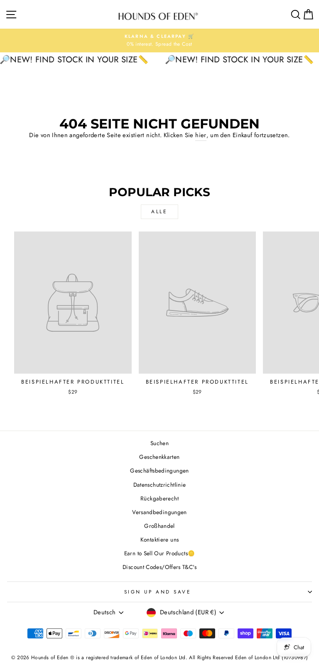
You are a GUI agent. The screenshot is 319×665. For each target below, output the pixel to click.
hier (200, 135)
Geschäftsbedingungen (159, 470)
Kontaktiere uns (159, 539)
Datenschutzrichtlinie (159, 484)
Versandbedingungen (159, 512)
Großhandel (159, 526)
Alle (159, 211)
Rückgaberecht (159, 498)
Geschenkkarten (159, 457)
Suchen (159, 443)
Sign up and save (157, 591)
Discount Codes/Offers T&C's (159, 567)
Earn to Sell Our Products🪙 (159, 553)
